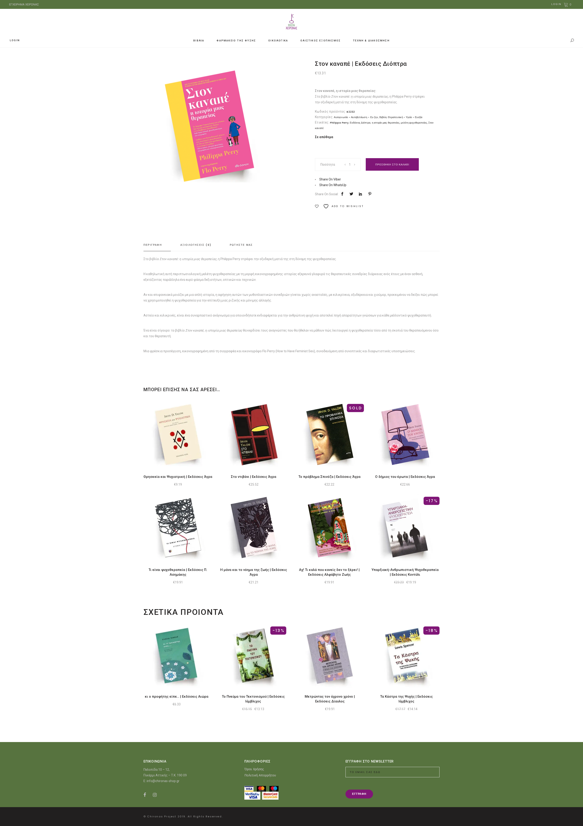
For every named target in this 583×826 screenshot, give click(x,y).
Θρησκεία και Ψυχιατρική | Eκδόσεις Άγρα (177, 477)
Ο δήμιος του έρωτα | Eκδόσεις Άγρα (405, 477)
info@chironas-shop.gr (163, 781)
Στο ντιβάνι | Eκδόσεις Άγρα (253, 477)
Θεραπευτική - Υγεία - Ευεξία (405, 117)
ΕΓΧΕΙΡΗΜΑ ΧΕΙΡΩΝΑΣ (24, 4)
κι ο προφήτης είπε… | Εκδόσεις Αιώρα (176, 696)
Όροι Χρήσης (254, 769)
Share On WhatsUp (332, 185)
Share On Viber (330, 179)
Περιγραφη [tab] (152, 245)
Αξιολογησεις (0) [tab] (195, 245)
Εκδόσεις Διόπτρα (360, 122)
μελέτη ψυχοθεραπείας (414, 122)
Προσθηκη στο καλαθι (392, 164)
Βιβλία (382, 117)
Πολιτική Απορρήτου (260, 775)
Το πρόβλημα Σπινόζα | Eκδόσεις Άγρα (329, 477)
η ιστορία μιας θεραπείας (385, 122)
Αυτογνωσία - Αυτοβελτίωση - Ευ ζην (356, 117)
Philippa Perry (339, 122)
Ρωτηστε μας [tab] (241, 245)
